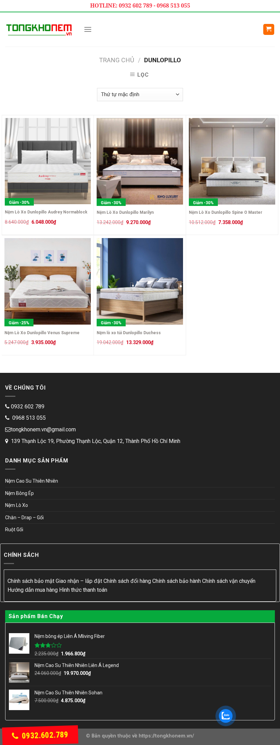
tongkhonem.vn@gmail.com (43, 429)
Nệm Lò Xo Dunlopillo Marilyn (125, 212)
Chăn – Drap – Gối (24, 517)
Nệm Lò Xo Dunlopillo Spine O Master (225, 212)
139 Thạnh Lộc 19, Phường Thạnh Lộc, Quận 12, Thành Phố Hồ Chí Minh (95, 441)
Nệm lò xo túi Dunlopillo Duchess (129, 332)
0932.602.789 (45, 735)
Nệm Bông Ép (19, 493)
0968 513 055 (28, 418)
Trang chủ (116, 60)
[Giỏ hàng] (269, 29)
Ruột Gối (14, 529)
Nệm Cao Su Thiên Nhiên (31, 481)
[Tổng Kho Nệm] (39, 29)
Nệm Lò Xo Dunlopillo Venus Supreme (42, 332)
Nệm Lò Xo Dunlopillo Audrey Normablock (46, 212)
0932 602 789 (27, 406)
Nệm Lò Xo (16, 505)
